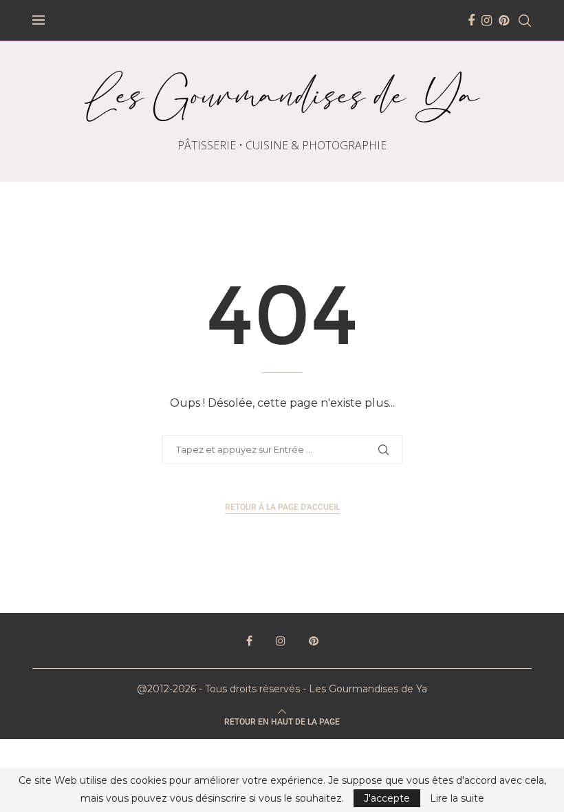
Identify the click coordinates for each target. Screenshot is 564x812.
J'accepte (387, 798)
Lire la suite (457, 798)
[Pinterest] (504, 21)
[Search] (525, 21)
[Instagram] (486, 21)
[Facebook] (471, 21)
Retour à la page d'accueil (282, 507)
